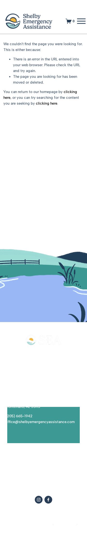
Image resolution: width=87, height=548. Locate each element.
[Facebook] (48, 500)
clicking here (46, 103)
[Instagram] (39, 500)
